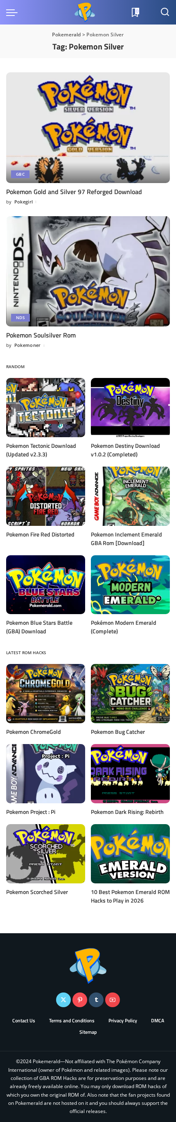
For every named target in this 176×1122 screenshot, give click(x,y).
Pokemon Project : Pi (30, 811)
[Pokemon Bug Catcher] (130, 693)
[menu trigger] (14, 12)
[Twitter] (63, 999)
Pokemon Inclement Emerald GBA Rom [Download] (126, 538)
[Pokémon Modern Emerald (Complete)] (130, 585)
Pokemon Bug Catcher (118, 731)
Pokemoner (27, 345)
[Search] (165, 12)
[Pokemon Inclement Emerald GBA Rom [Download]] (130, 496)
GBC (20, 174)
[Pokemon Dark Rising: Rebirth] (130, 773)
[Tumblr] (96, 999)
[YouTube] (112, 999)
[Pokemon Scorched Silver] (45, 853)
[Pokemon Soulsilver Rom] (88, 271)
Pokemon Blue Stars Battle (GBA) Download (39, 626)
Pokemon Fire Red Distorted (40, 534)
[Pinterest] (79, 999)
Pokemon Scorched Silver (37, 891)
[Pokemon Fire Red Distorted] (45, 496)
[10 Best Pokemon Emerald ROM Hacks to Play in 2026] (130, 853)
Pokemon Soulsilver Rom (41, 335)
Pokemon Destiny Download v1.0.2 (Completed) (125, 449)
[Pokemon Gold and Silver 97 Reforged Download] (88, 127)
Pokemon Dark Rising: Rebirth (127, 811)
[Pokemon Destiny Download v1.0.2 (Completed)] (130, 407)
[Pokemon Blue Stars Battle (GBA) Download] (45, 585)
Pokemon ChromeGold (33, 731)
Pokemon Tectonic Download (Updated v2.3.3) (41, 449)
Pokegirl (23, 202)
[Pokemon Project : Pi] (45, 773)
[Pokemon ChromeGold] (45, 693)
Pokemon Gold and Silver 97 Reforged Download (74, 192)
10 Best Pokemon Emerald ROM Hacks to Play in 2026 (130, 896)
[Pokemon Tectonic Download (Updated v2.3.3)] (45, 407)
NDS (20, 317)
